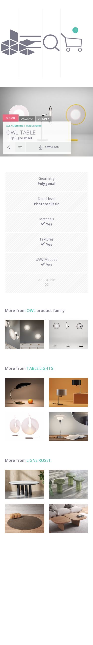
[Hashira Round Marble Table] (24, 484)
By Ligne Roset (21, 138)
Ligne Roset (39, 460)
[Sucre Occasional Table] (68, 484)
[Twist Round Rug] (24, 518)
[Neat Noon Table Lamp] (68, 392)
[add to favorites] (20, 147)
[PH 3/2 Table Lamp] (68, 426)
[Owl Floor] (68, 334)
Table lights (33, 126)
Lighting (18, 126)
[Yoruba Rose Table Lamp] (24, 426)
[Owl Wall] (24, 334)
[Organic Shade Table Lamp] (24, 392)
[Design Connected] (18, 43)
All (8, 126)
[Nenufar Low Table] (68, 518)
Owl (31, 310)
